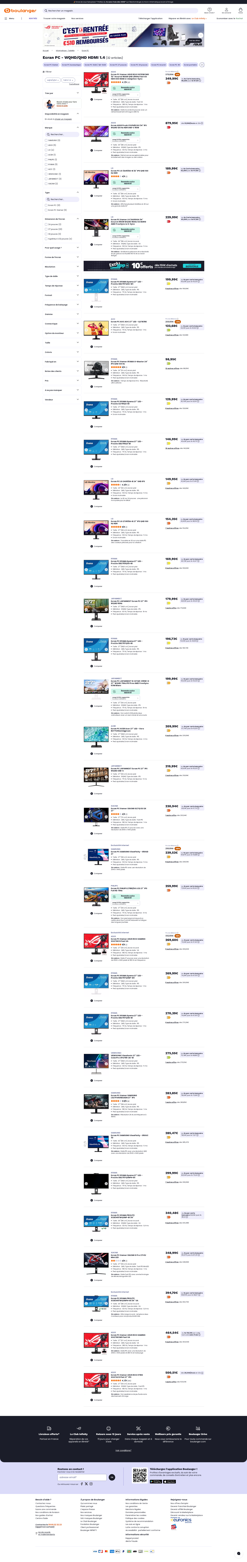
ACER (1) (52, 154)
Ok (112, 1477)
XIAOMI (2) (53, 183)
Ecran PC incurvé (159, 65)
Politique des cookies (135, 1518)
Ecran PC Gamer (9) (57, 210)
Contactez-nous (43, 1503)
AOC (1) (51, 169)
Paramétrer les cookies (136, 1515)
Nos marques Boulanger (91, 1515)
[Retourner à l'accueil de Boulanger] (20, 10)
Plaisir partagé (87, 1506)
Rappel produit (132, 1538)
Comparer (98, 99)
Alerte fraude (132, 1541)
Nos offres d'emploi (179, 1503)
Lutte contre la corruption (137, 1527)
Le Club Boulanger (89, 1521)
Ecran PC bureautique (71, 65)
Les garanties (132, 1506)
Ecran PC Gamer (51, 65)
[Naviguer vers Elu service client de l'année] (191, 1527)
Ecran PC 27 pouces (118, 65)
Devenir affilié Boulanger (182, 1509)
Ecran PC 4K (175, 65)
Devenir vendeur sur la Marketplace (187, 1515)
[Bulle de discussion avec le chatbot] (239, 1553)
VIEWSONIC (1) (54, 174)
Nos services (86, 1512)
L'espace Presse (88, 1509)
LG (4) (51, 150)
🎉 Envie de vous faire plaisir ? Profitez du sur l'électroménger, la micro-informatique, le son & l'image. (123, 2)
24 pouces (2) (54, 224)
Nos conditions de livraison (47, 1512)
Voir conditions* (123, 1450)
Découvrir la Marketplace (182, 1512)
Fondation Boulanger (90, 1524)
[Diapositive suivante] (202, 64)
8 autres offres (172, 408)
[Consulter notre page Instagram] (91, 1484)
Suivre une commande (45, 1509)
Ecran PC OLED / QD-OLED (95, 65)
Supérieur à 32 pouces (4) (60, 239)
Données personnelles (136, 1512)
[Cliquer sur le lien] (123, 35)
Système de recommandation (139, 1521)
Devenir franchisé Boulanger (183, 1506)
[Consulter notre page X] (86, 1484)
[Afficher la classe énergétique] (168, 83)
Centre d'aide (41, 1518)
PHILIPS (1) (52, 159)
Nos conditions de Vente (137, 1503)
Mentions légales (133, 1509)
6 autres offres (172, 735)
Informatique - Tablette (65, 50)
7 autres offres (172, 528)
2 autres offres (172, 775)
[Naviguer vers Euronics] (191, 1520)
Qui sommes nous (89, 1503)
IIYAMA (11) (53, 164)
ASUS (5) (52, 145)
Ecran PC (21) (54, 205)
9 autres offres (172, 288)
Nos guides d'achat (44, 1515)
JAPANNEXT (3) (55, 179)
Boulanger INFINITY (89, 1530)
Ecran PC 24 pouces (139, 65)
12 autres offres (172, 368)
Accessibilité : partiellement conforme (143, 1530)
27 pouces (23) (55, 229)
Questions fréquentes (45, 1506)
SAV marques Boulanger (91, 1518)
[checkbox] (46, 140)
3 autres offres (172, 335)
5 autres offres (172, 949)
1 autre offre (170, 608)
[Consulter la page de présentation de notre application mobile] (156, 1481)
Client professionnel (90, 1527)
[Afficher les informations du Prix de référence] (177, 71)
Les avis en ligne (133, 1524)
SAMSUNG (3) (54, 140)
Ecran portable (190, 65)
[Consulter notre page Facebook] (81, 1484)
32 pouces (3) (54, 234)
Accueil (46, 50)
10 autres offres (172, 448)
